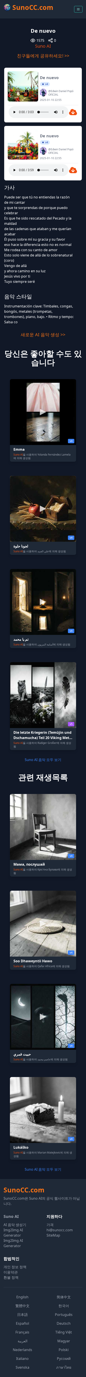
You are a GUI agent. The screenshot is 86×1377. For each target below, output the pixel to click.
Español (22, 1323)
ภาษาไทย (63, 1367)
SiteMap (53, 1235)
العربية (22, 1341)
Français (22, 1332)
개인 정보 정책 (15, 1266)
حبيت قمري (22, 1054)
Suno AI (43, 46)
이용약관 (11, 1272)
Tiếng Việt (63, 1332)
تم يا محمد (20, 639)
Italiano (22, 1358)
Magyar (63, 1341)
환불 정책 (11, 1277)
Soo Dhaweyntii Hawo (32, 961)
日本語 (22, 1314)
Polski (64, 1349)
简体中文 (64, 1297)
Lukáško (20, 1147)
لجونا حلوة (20, 546)
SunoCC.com (24, 1189)
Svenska (22, 1367)
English (22, 1297)
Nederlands (22, 1349)
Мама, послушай (29, 864)
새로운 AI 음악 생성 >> (43, 335)
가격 (50, 1224)
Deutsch (64, 1323)
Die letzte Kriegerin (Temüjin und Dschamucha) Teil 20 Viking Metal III (43, 737)
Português (64, 1314)
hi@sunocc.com (60, 1230)
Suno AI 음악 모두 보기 (43, 759)
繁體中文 (22, 1305)
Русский (64, 1358)
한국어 (63, 1305)
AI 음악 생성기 (15, 1224)
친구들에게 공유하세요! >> (43, 56)
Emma (19, 449)
